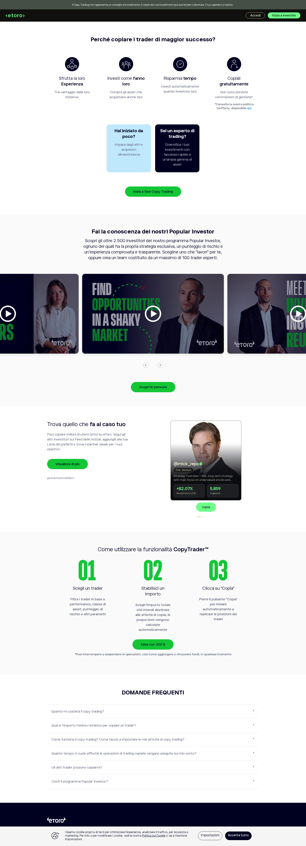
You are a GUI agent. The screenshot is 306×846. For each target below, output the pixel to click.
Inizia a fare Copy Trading (153, 191)
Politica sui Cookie (153, 835)
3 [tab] (202, 516)
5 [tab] (208, 516)
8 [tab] (217, 516)
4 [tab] (206, 516)
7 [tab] (214, 516)
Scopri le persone (153, 387)
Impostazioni (210, 835)
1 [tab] (194, 516)
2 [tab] (197, 516)
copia (224, 507)
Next (160, 365)
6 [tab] (211, 516)
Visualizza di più (67, 464)
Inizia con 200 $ (153, 644)
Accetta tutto (238, 835)
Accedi (255, 15)
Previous (146, 365)
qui (249, 108)
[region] (153, 836)
